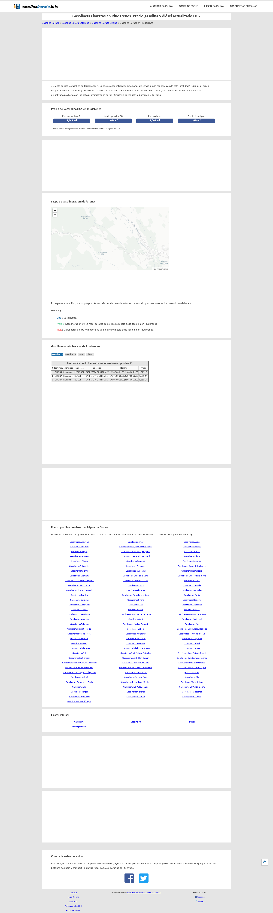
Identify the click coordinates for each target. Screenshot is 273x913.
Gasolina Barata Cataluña (75, 23)
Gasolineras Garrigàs (79, 600)
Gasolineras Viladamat (192, 692)
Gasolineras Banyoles (192, 547)
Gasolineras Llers (135, 610)
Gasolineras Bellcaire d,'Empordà (135, 552)
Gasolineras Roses (192, 648)
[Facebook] (129, 881)
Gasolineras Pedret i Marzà (79, 629)
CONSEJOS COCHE (188, 6)
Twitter (200, 902)
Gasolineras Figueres (136, 590)
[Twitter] (144, 881)
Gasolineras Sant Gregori (79, 658)
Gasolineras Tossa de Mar (192, 682)
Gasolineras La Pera (135, 629)
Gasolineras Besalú (192, 552)
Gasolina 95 (57, 354)
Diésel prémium (79, 727)
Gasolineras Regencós (135, 644)
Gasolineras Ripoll (192, 644)
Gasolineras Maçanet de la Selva (192, 614)
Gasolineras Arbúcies (79, 547)
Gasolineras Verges (79, 692)
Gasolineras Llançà (79, 610)
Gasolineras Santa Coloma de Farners (135, 668)
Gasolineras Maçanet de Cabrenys (136, 614)
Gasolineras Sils (192, 677)
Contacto (73, 893)
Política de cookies (73, 911)
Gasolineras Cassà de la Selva (135, 576)
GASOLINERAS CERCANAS (243, 6)
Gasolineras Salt (79, 653)
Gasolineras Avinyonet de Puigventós (135, 547)
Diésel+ (90, 354)
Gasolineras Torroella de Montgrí (135, 682)
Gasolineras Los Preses (136, 639)
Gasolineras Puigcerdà (192, 639)
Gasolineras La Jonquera (79, 605)
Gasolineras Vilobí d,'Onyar (79, 702)
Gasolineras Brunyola (192, 561)
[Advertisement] (133, 54)
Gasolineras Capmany (79, 576)
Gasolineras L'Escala (192, 586)
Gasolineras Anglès (192, 542)
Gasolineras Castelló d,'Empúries (79, 581)
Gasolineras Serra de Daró (135, 677)
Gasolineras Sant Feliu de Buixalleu (135, 653)
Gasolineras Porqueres (136, 634)
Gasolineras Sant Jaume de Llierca (192, 658)
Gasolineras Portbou (79, 639)
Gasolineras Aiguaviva (79, 542)
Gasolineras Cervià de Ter (79, 586)
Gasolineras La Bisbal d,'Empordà (135, 556)
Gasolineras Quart (79, 644)
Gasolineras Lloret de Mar (79, 614)
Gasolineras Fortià (192, 595)
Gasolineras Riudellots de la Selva (135, 648)
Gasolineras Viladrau (136, 697)
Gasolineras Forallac (79, 595)
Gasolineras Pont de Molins (79, 634)
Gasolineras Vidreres (136, 692)
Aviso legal (73, 902)
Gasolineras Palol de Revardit (136, 624)
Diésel (81, 354)
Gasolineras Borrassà (135, 561)
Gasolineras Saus (192, 673)
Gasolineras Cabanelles (79, 566)
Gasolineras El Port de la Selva (192, 634)
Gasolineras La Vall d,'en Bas (135, 687)
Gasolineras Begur (79, 552)
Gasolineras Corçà (136, 586)
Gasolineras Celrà (192, 581)
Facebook (200, 897)
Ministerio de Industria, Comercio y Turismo (144, 893)
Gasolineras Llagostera (192, 605)
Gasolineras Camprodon (191, 571)
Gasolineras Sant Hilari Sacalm (135, 658)
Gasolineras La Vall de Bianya (192, 687)
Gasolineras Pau (192, 624)
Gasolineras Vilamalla (191, 697)
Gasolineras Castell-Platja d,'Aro (192, 576)
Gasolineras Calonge (79, 571)
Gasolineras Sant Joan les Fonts (135, 663)
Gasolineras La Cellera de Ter (135, 581)
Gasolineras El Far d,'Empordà (79, 590)
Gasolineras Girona (135, 600)
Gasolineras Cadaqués (135, 566)
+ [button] (55, 210)
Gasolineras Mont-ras (79, 619)
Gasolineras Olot (135, 619)
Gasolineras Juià (136, 605)
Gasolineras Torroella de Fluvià (79, 682)
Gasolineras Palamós (79, 624)
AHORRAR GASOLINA (161, 6)
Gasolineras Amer (135, 542)
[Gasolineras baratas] (36, 9)
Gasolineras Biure (192, 556)
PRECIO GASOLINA (214, 6)
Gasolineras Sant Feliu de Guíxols (192, 653)
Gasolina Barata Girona (104, 23)
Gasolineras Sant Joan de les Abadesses (79, 663)
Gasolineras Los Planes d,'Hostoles (192, 629)
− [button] (55, 214)
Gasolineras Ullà (79, 687)
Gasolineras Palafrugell (192, 619)
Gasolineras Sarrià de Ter (136, 673)
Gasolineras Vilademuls (79, 697)
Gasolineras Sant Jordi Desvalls (192, 663)
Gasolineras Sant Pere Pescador (79, 668)
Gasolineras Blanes (79, 561)
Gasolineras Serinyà (79, 677)
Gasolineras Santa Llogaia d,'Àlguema (79, 673)
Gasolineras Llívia (192, 610)
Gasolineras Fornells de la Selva (135, 595)
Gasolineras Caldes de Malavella (192, 566)
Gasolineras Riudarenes (79, 648)
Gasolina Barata (50, 23)
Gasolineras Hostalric (192, 600)
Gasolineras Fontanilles (192, 590)
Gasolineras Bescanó (79, 556)
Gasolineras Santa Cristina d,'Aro (192, 668)
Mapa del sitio (73, 897)
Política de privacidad (73, 906)
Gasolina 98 (70, 354)
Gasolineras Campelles (136, 571)
